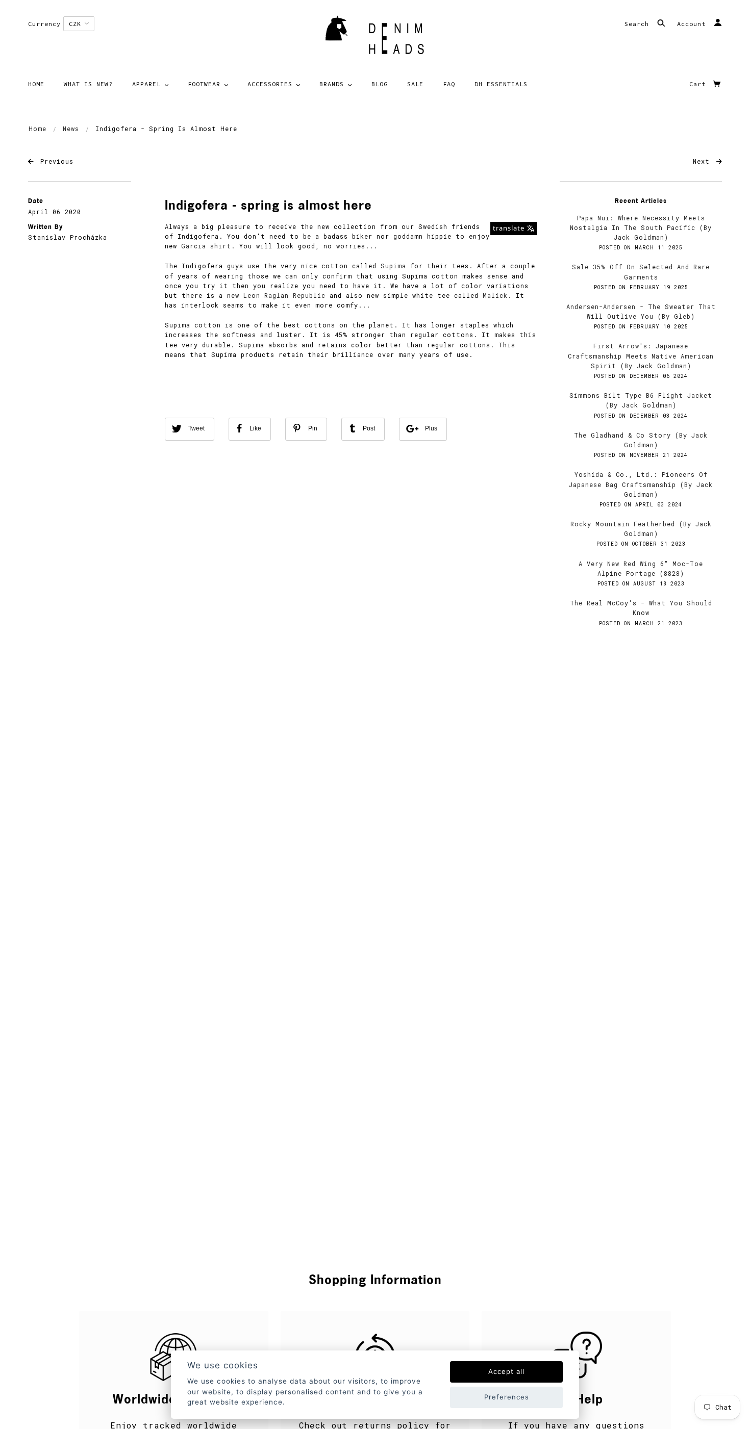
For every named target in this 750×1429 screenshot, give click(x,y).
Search (638, 24)
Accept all (506, 1371)
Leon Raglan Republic (284, 295)
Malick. (497, 295)
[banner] (375, 38)
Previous (54, 161)
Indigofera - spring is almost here (268, 206)
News (71, 128)
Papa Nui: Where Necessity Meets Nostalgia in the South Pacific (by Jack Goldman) (641, 227)
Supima (393, 266)
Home (37, 128)
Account (693, 24)
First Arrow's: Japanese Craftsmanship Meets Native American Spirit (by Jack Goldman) (641, 355)
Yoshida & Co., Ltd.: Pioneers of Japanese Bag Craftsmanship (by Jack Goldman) (641, 484)
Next (703, 161)
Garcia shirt (206, 246)
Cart (699, 84)
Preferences (506, 1397)
